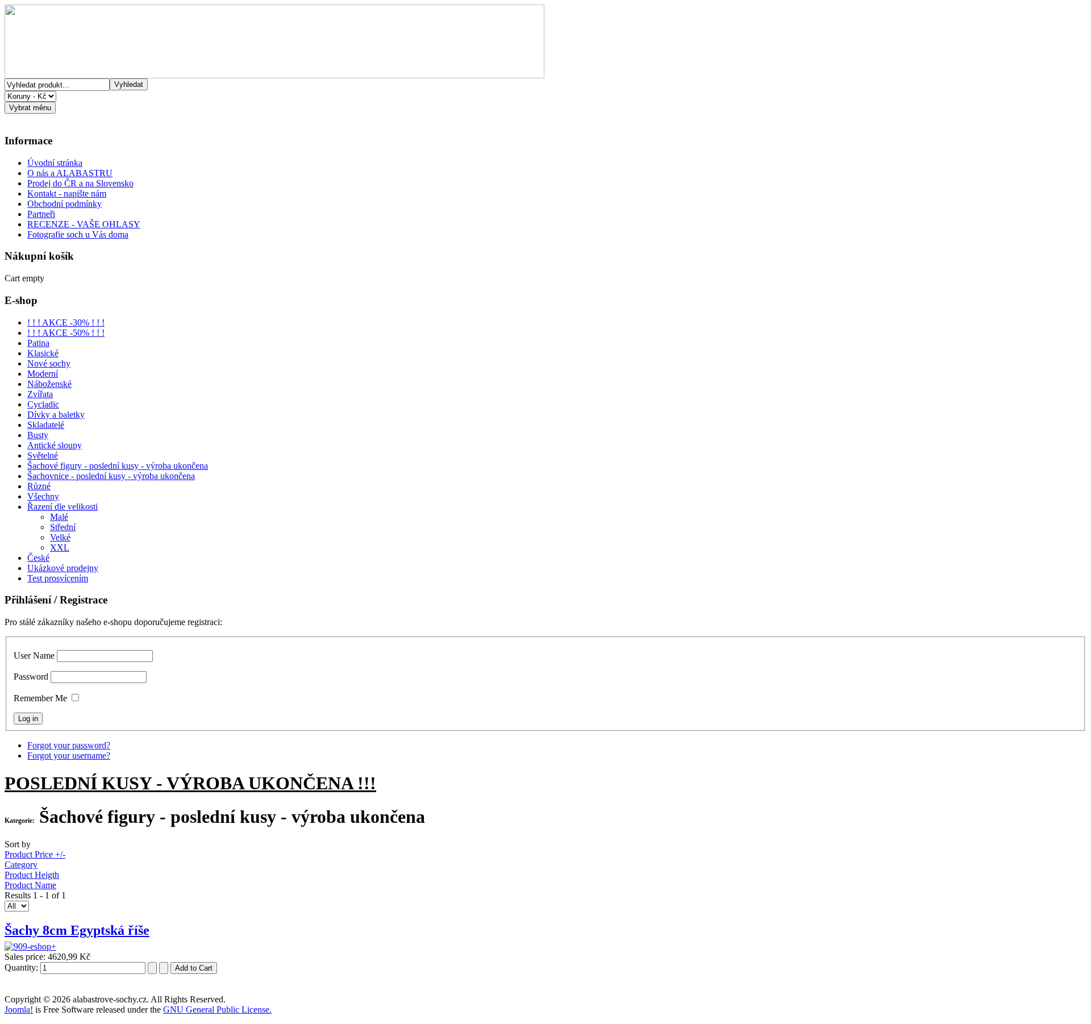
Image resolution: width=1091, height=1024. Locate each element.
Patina (38, 343)
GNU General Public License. (217, 1009)
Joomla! (19, 1009)
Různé (39, 486)
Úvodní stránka (54, 163)
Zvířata (40, 394)
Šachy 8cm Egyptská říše (77, 930)
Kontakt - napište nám (66, 193)
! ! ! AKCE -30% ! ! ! (66, 322)
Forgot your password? (68, 745)
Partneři (41, 214)
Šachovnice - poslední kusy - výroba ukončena (111, 476)
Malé (59, 517)
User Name (34, 655)
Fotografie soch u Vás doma (77, 234)
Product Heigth (32, 875)
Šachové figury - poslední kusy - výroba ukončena (117, 466)
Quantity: (22, 967)
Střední (63, 527)
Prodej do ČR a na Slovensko (80, 183)
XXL (59, 547)
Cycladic (43, 404)
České (38, 558)
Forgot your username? (68, 755)
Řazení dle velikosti (62, 506)
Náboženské (49, 384)
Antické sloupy (54, 445)
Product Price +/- (35, 854)
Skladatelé (45, 425)
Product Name (30, 885)
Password (31, 676)
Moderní (42, 373)
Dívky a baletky (56, 414)
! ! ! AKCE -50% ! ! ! (66, 333)
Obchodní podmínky (64, 204)
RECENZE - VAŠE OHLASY (83, 224)
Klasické (43, 353)
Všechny (43, 496)
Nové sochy (48, 363)
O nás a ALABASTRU (70, 173)
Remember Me (40, 698)
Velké (60, 537)
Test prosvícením (57, 578)
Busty (37, 435)
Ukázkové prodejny (62, 568)
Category (21, 864)
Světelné (42, 455)
